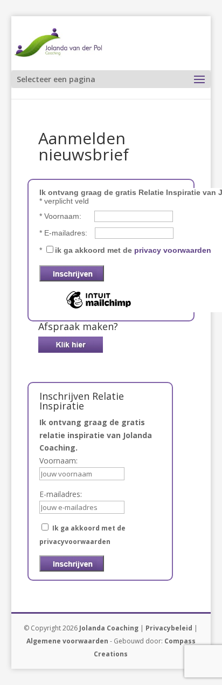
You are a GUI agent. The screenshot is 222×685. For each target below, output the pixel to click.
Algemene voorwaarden (67, 641)
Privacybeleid (168, 628)
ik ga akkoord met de (133, 250)
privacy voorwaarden (172, 250)
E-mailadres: (64, 233)
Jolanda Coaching (108, 628)
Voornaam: (61, 216)
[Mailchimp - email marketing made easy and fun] (98, 308)
